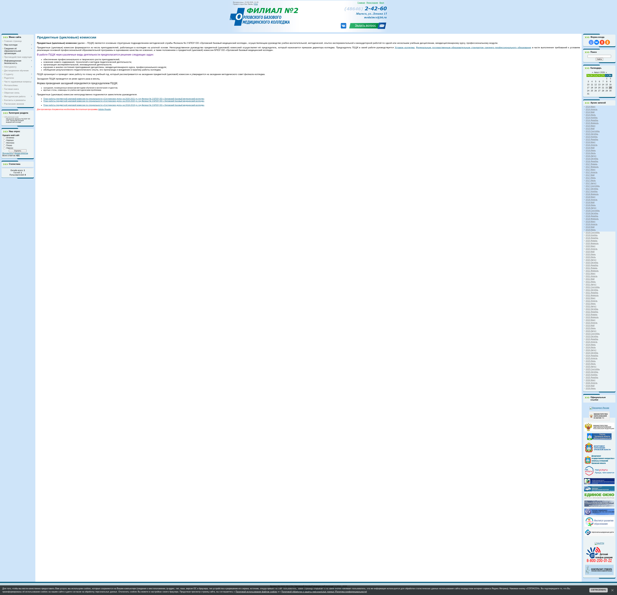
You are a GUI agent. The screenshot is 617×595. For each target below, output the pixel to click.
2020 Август (591, 260)
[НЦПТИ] (599, 543)
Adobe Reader (104, 109)
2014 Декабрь (592, 120)
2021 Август (591, 284)
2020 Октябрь (592, 262)
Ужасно (9, 148)
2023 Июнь (591, 328)
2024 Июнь (591, 345)
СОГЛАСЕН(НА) (598, 590)
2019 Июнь (591, 230)
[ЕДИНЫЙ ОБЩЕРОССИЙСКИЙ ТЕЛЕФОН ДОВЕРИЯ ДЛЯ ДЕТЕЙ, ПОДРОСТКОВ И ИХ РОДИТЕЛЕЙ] (599, 562)
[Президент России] (599, 408)
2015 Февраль (592, 123)
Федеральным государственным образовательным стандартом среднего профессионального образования (473, 47)
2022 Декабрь (592, 312)
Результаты (7, 153)
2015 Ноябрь (592, 137)
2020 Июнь (591, 254)
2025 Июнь (591, 361)
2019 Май (590, 227)
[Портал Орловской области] (599, 439)
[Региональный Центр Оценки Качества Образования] (599, 514)
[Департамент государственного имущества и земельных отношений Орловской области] (599, 463)
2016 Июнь (591, 150)
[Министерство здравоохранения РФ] (599, 431)
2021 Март (590, 273)
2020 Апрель (591, 249)
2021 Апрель (591, 276)
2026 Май (590, 386)
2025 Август (591, 366)
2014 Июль (591, 115)
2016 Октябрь (592, 159)
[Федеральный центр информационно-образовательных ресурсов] (599, 483)
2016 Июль (591, 153)
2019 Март (590, 221)
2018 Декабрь (592, 216)
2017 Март (590, 169)
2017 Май (590, 175)
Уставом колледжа (405, 47)
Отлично (10, 138)
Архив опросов (21, 153)
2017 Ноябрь (592, 191)
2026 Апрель (591, 383)
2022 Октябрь (592, 309)
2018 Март (590, 197)
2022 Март (590, 298)
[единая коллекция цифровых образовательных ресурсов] (599, 491)
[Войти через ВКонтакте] (596, 42)
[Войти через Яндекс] (602, 42)
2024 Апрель (591, 342)
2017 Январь (591, 164)
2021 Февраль (592, 271)
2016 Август (591, 156)
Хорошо (10, 140)
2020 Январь (591, 241)
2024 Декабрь (592, 355)
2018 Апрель (591, 200)
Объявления (9, 117)
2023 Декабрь (592, 339)
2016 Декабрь (592, 161)
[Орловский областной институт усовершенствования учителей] (599, 526)
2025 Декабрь (592, 377)
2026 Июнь (591, 388)
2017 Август (591, 183)
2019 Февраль (592, 219)
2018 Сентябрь (593, 210)
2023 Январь (591, 314)
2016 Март (590, 142)
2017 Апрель (591, 172)
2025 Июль (591, 364)
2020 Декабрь (592, 265)
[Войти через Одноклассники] (607, 42)
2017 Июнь (591, 178)
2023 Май (590, 325)
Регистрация (372, 3)
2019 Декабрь (592, 238)
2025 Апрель (591, 358)
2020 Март (590, 246)
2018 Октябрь (592, 213)
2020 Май (590, 252)
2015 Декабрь (592, 139)
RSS (256, 4)
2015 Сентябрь (593, 131)
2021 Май (590, 279)
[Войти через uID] (591, 42)
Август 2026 (599, 72)
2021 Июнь (591, 282)
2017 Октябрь (592, 189)
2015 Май (590, 128)
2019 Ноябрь (592, 235)
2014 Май (590, 112)
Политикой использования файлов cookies (256, 591)
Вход (382, 3)
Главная (361, 3)
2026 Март (590, 380)
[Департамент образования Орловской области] (599, 452)
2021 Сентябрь (593, 287)
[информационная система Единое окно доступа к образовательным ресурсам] (599, 498)
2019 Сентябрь (593, 232)
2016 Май (590, 148)
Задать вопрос (365, 25)
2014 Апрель (591, 109)
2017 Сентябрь (593, 186)
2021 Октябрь (592, 290)
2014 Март (590, 107)
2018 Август (591, 208)
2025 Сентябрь (593, 369)
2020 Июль (591, 257)
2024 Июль (591, 347)
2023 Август (591, 331)
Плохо (9, 145)
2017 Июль (591, 180)
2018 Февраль (592, 194)
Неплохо (10, 143)
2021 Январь (591, 268)
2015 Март (590, 126)
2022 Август (591, 306)
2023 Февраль (592, 317)
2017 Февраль (592, 167)
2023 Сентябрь (593, 334)
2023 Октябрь (592, 336)
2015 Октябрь (592, 134)
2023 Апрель (591, 323)
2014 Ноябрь (592, 117)
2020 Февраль (592, 243)
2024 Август (591, 350)
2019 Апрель (591, 224)
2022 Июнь (591, 303)
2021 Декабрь (592, 293)
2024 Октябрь (592, 353)
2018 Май (590, 202)
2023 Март (590, 320)
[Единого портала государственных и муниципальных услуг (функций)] (599, 475)
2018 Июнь (591, 205)
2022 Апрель (591, 301)
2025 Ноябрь (592, 375)
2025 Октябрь (592, 372)
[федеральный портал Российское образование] (599, 506)
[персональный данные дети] (599, 535)
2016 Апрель (591, 145)
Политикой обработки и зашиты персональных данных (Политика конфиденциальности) (324, 591)
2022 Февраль (592, 295)
